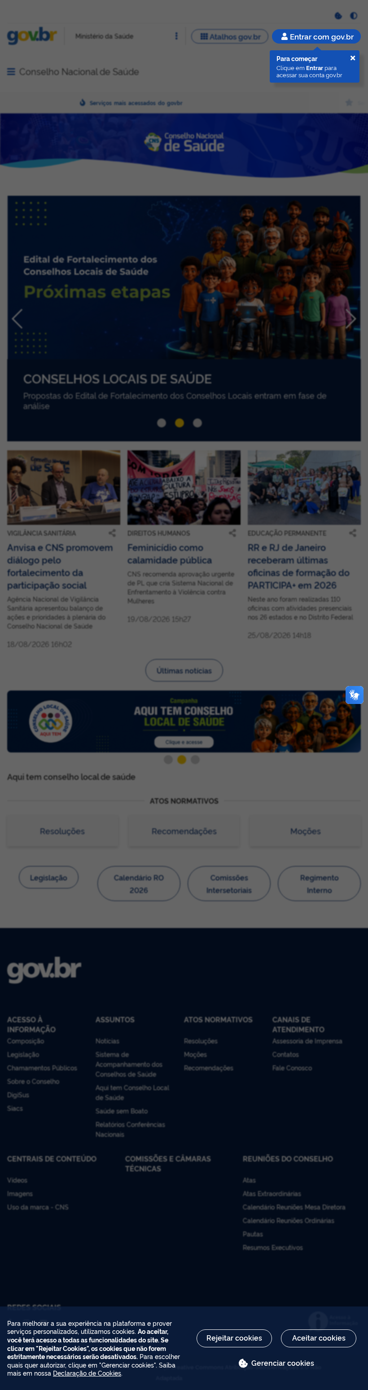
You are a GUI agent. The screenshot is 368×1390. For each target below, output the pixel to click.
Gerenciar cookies (282, 1363)
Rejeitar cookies (234, 1337)
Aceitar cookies (319, 1337)
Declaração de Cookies (87, 1372)
